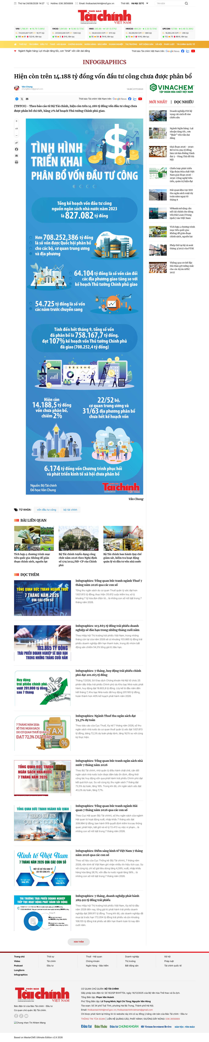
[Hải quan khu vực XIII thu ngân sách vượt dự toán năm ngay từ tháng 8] (158, 194)
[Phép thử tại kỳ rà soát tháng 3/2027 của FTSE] (158, 250)
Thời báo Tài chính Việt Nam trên (148, 51)
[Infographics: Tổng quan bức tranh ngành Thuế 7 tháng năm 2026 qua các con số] (42, 598)
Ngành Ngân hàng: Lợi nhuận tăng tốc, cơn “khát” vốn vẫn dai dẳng (54, 50)
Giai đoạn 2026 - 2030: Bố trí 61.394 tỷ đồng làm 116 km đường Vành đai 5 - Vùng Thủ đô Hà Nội (182, 153)
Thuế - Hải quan (58, 44)
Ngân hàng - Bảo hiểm (95, 44)
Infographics (104, 62)
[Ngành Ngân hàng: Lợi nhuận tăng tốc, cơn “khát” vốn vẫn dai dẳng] (158, 133)
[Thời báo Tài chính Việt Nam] (104, 16)
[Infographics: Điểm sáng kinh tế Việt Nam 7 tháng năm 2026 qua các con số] (42, 868)
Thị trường (131, 44)
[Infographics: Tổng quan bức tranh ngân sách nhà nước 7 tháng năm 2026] (42, 778)
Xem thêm (79, 942)
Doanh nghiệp (116, 44)
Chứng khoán (75, 44)
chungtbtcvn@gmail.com (32, 89)
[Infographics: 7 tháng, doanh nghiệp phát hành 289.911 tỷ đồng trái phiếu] (42, 913)
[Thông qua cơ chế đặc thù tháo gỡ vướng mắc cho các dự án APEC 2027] (158, 267)
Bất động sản (146, 44)
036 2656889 (173, 1018)
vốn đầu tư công (46, 509)
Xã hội (158, 44)
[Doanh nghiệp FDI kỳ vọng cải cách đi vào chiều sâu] (158, 115)
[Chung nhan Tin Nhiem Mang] (30, 1022)
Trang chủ (19, 956)
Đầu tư (44, 44)
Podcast (18, 965)
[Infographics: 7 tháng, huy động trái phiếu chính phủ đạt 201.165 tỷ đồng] (42, 688)
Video (17, 961)
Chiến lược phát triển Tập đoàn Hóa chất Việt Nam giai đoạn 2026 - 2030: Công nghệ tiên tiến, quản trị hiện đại (182, 175)
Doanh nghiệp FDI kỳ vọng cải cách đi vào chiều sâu (181, 114)
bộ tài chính (70, 509)
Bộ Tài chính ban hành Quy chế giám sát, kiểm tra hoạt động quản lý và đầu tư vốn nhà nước (122, 558)
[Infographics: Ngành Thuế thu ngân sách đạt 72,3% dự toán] (42, 733)
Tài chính (33, 44)
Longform (19, 970)
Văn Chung (27, 86)
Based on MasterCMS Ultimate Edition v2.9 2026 (38, 1037)
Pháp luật (169, 44)
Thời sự (23, 44)
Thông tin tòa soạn (93, 1018)
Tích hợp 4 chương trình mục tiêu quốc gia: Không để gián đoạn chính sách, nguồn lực (32, 558)
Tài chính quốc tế (186, 44)
